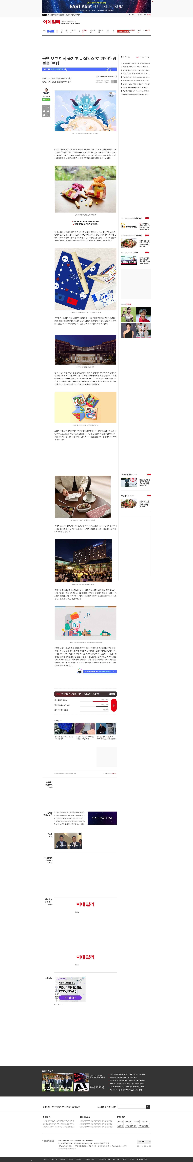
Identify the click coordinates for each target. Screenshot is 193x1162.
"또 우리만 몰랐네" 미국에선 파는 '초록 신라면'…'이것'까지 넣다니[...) (74, 818)
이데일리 (61, 22)
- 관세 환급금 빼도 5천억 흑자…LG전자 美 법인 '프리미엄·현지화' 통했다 (59, 1124)
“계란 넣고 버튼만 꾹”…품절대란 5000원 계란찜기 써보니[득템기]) (74, 812)
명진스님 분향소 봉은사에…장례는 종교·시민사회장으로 (128, 1080)
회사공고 (54, 1159)
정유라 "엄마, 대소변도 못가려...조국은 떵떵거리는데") (70, 821)
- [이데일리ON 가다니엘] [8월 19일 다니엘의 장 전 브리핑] (95, 1127)
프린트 (48, 111)
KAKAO (44, 115)
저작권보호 (116, 1159)
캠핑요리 (120, 1126)
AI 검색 (50, 31)
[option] (80, 15)
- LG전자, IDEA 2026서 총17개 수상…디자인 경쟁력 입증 (58, 1127)
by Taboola (49, 787)
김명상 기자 (46, 96)
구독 (137, 14)
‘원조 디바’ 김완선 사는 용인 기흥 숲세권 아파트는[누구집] (128, 1074)
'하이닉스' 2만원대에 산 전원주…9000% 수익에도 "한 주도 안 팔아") (74, 815)
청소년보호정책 (90, 1159)
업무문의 (70, 1159)
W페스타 (136, 1121)
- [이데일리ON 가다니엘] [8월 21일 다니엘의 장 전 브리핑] (95, 1121)
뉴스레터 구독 (106, 773)
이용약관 (78, 1159)
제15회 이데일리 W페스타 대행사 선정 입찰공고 (66, 1107)
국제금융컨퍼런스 (131, 1126)
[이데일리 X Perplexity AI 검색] (79, 69)
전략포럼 (128, 1121)
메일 (44, 111)
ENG (132, 14)
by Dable (50, 863)
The (147, 30)
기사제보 (131, 1159)
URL (48, 115)
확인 (148, 1107)
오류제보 (123, 1159)
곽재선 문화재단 (143, 1126)
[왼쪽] (79, 834)
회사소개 (46, 1159)
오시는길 (62, 1159)
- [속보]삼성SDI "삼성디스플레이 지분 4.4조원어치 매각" (58, 1121)
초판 (145, 14)
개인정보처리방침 (142, 1159)
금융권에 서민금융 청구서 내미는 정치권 (123, 1077)
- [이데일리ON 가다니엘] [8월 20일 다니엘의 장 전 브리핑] (95, 1124)
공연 (66, 31)
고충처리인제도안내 (104, 1159)
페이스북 (44, 107)
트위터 (48, 107)
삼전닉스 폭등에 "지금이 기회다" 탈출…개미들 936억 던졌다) (72, 824)
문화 (62, 31)
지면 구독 (113, 773)
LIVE (44, 15)
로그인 (149, 14)
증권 (143, 57)
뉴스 (137, 57)
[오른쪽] (80, 834)
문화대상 (120, 1121)
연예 (148, 57)
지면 (141, 14)
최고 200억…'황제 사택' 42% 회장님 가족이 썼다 (125, 1090)
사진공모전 (145, 1121)
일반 (113, 31)
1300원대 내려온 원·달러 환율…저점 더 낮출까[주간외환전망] (129, 1084)
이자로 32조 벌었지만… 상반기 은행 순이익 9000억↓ (127, 1087)
